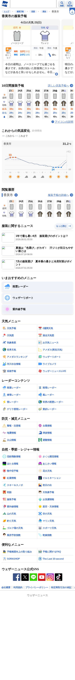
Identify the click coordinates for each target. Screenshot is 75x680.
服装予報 (20, 11)
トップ (6, 11)
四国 (33, 11)
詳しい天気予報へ (58, 85)
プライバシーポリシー (36, 587)
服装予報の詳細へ (58, 194)
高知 (44, 11)
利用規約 (17, 587)
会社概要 (5, 587)
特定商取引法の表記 (61, 587)
